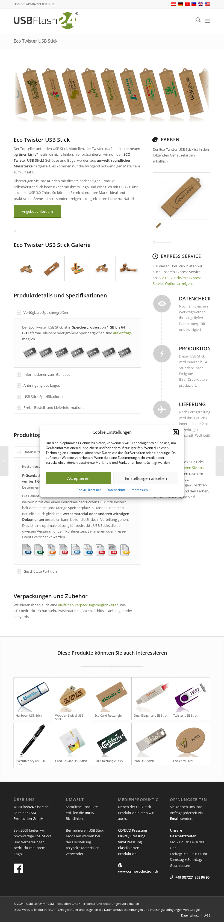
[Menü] (207, 20)
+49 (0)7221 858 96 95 (40, 4)
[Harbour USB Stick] (33, 695)
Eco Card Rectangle (108, 715)
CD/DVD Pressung (132, 830)
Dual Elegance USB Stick (150, 715)
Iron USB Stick (144, 761)
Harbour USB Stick (29, 715)
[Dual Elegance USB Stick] (151, 695)
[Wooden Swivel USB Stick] (72, 695)
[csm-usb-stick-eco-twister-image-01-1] (26, 268)
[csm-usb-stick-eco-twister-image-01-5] (128, 268)
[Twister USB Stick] (190, 695)
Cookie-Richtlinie (89, 489)
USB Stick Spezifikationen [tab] (43, 396)
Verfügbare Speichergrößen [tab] (45, 312)
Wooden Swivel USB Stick (69, 717)
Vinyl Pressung (130, 842)
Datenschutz (116, 489)
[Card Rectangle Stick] (111, 740)
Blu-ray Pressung (131, 836)
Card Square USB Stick (71, 761)
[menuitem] (195, 20)
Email (174, 818)
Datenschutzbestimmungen (123, 910)
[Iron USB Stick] (151, 740)
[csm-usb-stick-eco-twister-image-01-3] (77, 268)
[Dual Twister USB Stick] (4, 461)
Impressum (139, 489)
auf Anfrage (122, 332)
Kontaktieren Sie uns (187, 467)
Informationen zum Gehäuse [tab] (46, 374)
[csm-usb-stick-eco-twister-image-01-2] (51, 268)
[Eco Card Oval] (190, 740)
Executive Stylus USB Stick (30, 762)
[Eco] (181, 196)
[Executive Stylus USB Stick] (33, 740)
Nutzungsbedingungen (166, 910)
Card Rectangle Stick (109, 761)
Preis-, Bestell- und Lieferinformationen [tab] (55, 407)
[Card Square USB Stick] (72, 740)
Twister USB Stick (185, 715)
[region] (77, 343)
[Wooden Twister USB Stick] (220, 461)
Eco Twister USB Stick (35, 41)
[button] (175, 432)
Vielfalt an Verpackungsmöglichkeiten (88, 604)
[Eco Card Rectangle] (111, 695)
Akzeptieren (78, 478)
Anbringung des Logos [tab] (41, 385)
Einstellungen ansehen (146, 478)
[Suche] (195, 20)
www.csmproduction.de (138, 871)
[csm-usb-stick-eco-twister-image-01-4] (102, 268)
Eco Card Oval (183, 761)
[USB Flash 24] (51, 20)
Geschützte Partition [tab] (40, 571)
